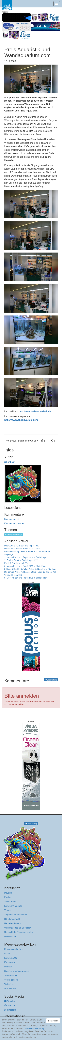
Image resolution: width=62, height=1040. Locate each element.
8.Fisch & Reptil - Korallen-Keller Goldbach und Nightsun (30, 568)
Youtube (11, 1000)
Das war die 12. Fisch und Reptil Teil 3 (21, 545)
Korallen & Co (10, 957)
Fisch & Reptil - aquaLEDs (16, 563)
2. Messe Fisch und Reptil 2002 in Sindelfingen (25, 566)
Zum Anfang (52, 679)
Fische (7, 953)
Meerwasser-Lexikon (13, 949)
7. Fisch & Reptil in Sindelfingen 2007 (21, 560)
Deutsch (8, 892)
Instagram (11, 1009)
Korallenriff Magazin (13, 905)
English (7, 897)
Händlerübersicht (12, 918)
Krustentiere (9, 962)
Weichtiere (9, 984)
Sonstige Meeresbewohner (16, 970)
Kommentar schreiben (14, 523)
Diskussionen (10, 936)
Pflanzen (8, 966)
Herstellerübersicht (12, 923)
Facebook (10, 1005)
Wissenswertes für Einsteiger (17, 927)
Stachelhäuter (10, 975)
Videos (7, 910)
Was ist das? (10, 988)
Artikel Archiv (10, 901)
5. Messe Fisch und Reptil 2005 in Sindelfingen (25, 577)
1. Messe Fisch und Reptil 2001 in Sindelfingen (25, 557)
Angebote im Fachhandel (15, 914)
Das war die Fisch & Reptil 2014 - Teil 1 (22, 548)
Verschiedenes (11, 979)
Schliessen (53, 1020)
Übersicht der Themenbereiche (18, 932)
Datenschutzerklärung (34, 1028)
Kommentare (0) (11, 518)
